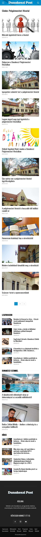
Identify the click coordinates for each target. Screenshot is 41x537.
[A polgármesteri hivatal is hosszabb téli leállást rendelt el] (20, 197)
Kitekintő (37, 531)
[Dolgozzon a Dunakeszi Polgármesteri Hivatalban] (20, 50)
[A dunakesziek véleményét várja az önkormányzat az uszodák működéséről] (20, 383)
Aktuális (25, 531)
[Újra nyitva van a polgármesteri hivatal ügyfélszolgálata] (20, 167)
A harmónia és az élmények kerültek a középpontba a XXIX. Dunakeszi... (26, 349)
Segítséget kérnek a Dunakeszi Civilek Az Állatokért (26, 340)
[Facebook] (15, 522)
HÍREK (4, 434)
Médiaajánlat (13, 529)
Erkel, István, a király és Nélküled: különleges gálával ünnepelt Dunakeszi (25, 331)
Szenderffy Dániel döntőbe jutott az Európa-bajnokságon (25, 470)
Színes (31, 529)
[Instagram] (20, 522)
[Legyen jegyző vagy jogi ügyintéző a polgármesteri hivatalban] (20, 107)
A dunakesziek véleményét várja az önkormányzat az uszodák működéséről (17, 396)
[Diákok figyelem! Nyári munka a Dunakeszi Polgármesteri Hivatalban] (20, 137)
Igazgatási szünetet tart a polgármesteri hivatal (20, 91)
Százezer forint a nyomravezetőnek (15, 292)
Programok (25, 529)
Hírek (19, 529)
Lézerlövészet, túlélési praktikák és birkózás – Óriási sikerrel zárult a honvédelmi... (25, 360)
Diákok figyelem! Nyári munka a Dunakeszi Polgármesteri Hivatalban (18, 150)
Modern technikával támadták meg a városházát (20, 265)
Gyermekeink (5, 531)
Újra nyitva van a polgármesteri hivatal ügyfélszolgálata (17, 180)
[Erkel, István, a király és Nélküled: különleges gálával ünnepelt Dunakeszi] (7, 331)
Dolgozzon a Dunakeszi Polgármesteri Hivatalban (16, 63)
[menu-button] (3, 2)
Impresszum (5, 529)
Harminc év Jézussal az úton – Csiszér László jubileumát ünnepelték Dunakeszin (26, 321)
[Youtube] (26, 522)
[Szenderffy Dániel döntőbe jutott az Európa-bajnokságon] (7, 471)
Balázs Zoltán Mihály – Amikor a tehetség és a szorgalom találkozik (20, 425)
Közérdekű (12, 531)
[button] (38, 2)
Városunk (19, 531)
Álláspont (31, 531)
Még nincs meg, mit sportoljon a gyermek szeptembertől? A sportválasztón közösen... (24, 451)
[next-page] (24, 303)
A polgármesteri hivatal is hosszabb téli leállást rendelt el (20, 209)
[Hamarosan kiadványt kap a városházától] (20, 226)
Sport (36, 529)
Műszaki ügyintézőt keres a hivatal (15, 34)
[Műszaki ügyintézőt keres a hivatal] (20, 23)
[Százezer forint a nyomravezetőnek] (20, 281)
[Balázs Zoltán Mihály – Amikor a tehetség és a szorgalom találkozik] (20, 413)
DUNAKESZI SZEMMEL (10, 370)
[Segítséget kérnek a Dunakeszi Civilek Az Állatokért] (5, 341)
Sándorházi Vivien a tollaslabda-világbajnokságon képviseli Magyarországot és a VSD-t (24, 461)
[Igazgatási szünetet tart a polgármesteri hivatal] (20, 80)
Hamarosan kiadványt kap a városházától (17, 238)
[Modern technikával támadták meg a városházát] (20, 254)
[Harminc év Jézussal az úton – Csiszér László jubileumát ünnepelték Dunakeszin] (7, 321)
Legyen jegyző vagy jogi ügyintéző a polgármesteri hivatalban (15, 120)
